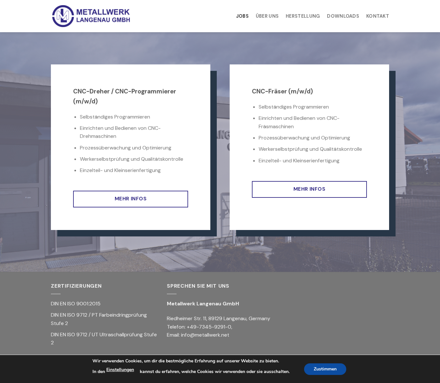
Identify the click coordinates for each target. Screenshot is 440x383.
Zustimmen (325, 369)
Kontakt (377, 16)
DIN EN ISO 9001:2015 (75, 303)
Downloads (343, 16)
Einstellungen (120, 370)
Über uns (267, 16)
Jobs (242, 16)
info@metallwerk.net (205, 334)
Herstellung (303, 16)
